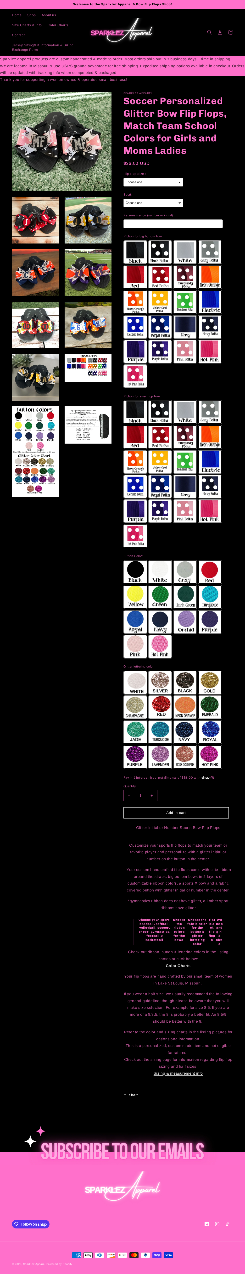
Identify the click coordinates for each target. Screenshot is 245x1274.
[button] (209, 32)
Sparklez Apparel (34, 1264)
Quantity (129, 786)
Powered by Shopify (59, 1264)
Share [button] (134, 1095)
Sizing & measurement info (178, 1073)
